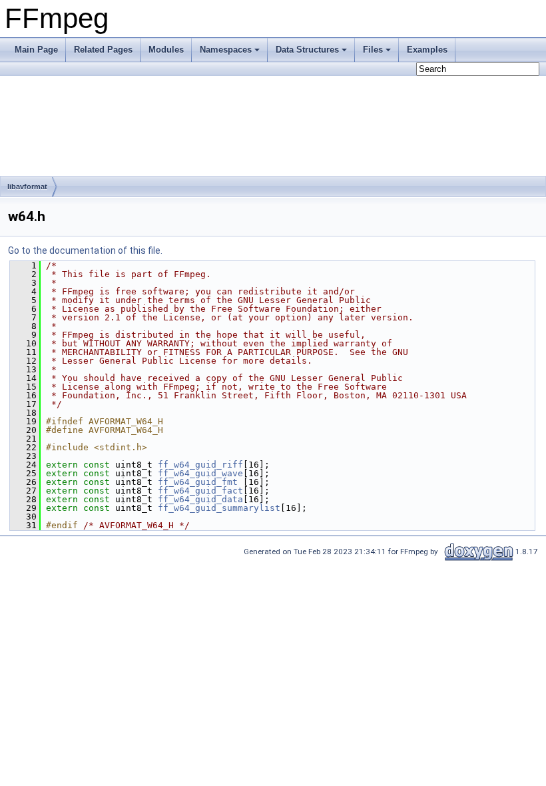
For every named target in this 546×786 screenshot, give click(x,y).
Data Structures (307, 50)
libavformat (27, 187)
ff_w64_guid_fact (200, 491)
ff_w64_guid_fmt (198, 482)
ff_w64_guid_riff (200, 465)
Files (373, 50)
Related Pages (103, 50)
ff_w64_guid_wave (200, 473)
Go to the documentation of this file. (85, 250)
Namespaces (226, 50)
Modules (166, 50)
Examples (427, 50)
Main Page (36, 50)
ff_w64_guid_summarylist (219, 508)
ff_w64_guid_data (200, 499)
